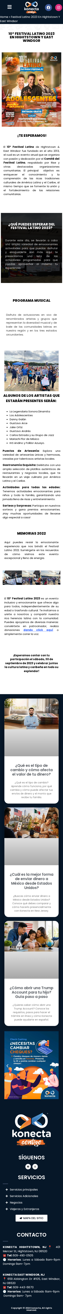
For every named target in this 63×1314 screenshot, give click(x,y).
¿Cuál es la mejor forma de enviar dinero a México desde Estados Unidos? (31, 881)
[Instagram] (58, 7)
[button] (6, 578)
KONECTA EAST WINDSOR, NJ (24, 1275)
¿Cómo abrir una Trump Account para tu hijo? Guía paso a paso (31, 992)
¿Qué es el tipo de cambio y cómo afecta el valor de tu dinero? (31, 770)
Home (4, 17)
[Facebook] (48, 7)
